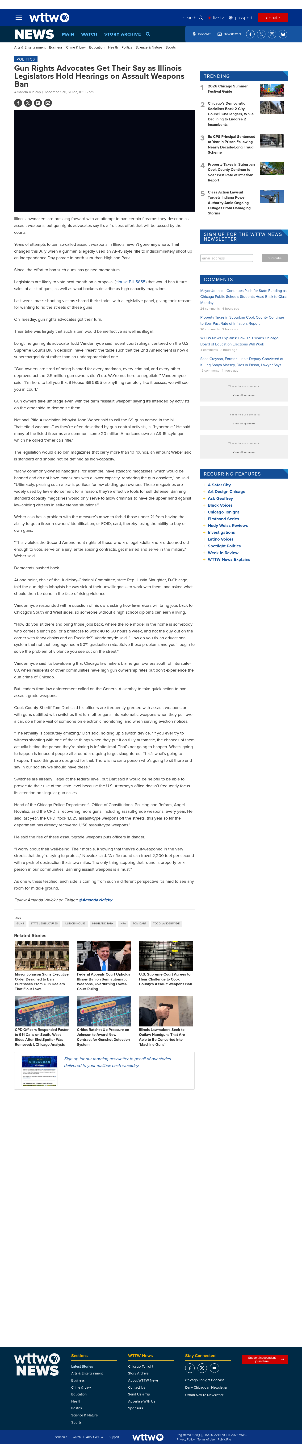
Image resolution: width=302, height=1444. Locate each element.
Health (113, 47)
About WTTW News (143, 1380)
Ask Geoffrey (220, 498)
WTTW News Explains (230, 559)
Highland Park (103, 923)
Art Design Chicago (226, 491)
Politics (127, 47)
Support (114, 1437)
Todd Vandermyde (166, 923)
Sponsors (135, 1408)
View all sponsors (244, 395)
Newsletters (232, 34)
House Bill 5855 (131, 282)
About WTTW (94, 1437)
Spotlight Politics (224, 546)
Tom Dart (140, 923)
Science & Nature (149, 47)
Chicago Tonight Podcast (204, 1380)
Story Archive (122, 34)
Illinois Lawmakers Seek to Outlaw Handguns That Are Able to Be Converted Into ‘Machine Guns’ (162, 1037)
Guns (20, 923)
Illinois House (75, 923)
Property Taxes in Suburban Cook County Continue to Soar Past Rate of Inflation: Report (231, 172)
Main (68, 34)
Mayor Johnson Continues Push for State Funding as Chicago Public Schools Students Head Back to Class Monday (243, 296)
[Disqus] (104, 1154)
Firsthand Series (223, 519)
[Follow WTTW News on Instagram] (272, 34)
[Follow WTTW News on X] (261, 34)
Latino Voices (221, 539)
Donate (273, 18)
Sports (171, 47)
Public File (224, 1439)
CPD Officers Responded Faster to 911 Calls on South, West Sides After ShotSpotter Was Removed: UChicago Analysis (42, 1037)
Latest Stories (82, 1366)
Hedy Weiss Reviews (228, 525)
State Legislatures (44, 923)
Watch (89, 34)
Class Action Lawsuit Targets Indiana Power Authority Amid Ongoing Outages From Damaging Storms (229, 202)
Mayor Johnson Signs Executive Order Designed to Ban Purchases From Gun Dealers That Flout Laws (42, 982)
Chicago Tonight (223, 512)
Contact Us (136, 1387)
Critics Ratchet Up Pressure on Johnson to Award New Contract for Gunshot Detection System (103, 1037)
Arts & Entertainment (30, 47)
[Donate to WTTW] (148, 1437)
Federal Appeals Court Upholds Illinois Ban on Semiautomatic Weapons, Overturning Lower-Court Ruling (103, 982)
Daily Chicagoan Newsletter (206, 1387)
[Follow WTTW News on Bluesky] (283, 34)
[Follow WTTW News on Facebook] (250, 34)
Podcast (204, 34)
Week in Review (223, 553)
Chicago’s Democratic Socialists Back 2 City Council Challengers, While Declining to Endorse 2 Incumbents (231, 114)
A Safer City (219, 485)
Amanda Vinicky (27, 91)
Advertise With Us (141, 1401)
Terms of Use (206, 1439)
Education (97, 47)
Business (56, 47)
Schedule (61, 1437)
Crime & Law (76, 47)
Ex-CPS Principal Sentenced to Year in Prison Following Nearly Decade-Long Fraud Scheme (231, 144)
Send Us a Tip (139, 1394)
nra (123, 923)
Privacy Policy (186, 1439)
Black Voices (220, 505)
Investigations (221, 532)
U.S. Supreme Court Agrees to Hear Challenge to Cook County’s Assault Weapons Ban (165, 979)
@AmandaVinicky (95, 900)
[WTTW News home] (34, 34)
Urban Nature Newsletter (204, 1394)
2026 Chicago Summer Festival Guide (228, 88)
